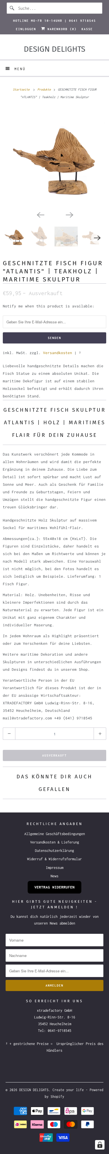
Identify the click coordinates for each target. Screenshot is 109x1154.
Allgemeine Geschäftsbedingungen (54, 834)
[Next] (69, 214)
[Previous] (40, 214)
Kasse (87, 29)
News (54, 876)
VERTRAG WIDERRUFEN (54, 887)
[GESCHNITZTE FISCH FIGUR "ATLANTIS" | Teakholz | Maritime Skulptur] (54, 158)
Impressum (54, 868)
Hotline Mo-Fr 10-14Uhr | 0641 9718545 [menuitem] (54, 20)
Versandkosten (57, 352)
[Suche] (12, 8)
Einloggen (26, 29)
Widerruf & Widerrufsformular (54, 859)
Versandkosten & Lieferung (54, 842)
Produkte (45, 89)
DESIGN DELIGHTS (34, 1090)
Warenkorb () (61, 29)
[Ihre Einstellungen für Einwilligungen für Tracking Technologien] (100, 1145)
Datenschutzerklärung (54, 851)
